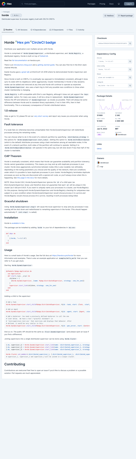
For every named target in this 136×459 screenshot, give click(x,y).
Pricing (102, 4)
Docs (111, 4)
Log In (129, 4)
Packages (91, 4)
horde (5, 15)
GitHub (99, 149)
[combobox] (42, 4)
